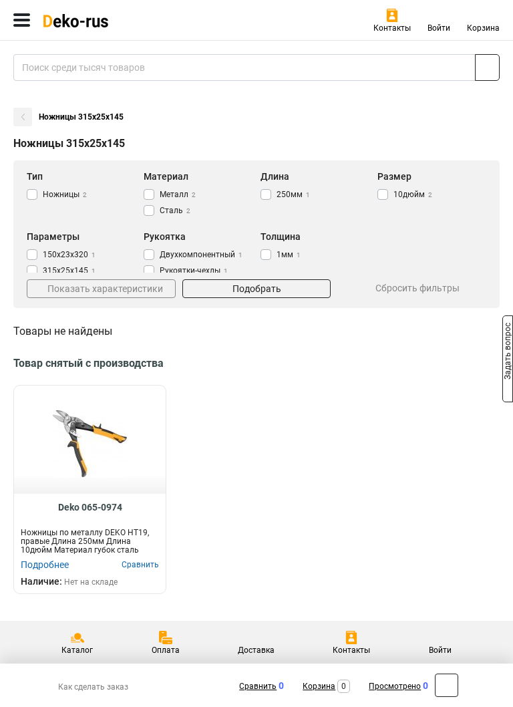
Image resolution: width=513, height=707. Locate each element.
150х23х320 (69, 254)
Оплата (166, 650)
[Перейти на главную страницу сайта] (100, 20)
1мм (289, 254)
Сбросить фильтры (417, 288)
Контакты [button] (392, 28)
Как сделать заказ (93, 687)
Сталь (175, 210)
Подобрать (256, 288)
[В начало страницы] (446, 685)
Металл (178, 194)
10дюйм (412, 194)
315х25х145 (69, 270)
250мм (293, 194)
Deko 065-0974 (90, 507)
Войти (439, 28)
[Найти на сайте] (487, 67)
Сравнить (258, 686)
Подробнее (45, 564)
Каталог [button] (77, 650)
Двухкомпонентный (201, 254)
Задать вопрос (507, 352)
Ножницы (65, 194)
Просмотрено (395, 686)
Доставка (256, 650)
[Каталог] (21, 20)
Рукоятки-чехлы (194, 270)
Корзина (483, 28)
